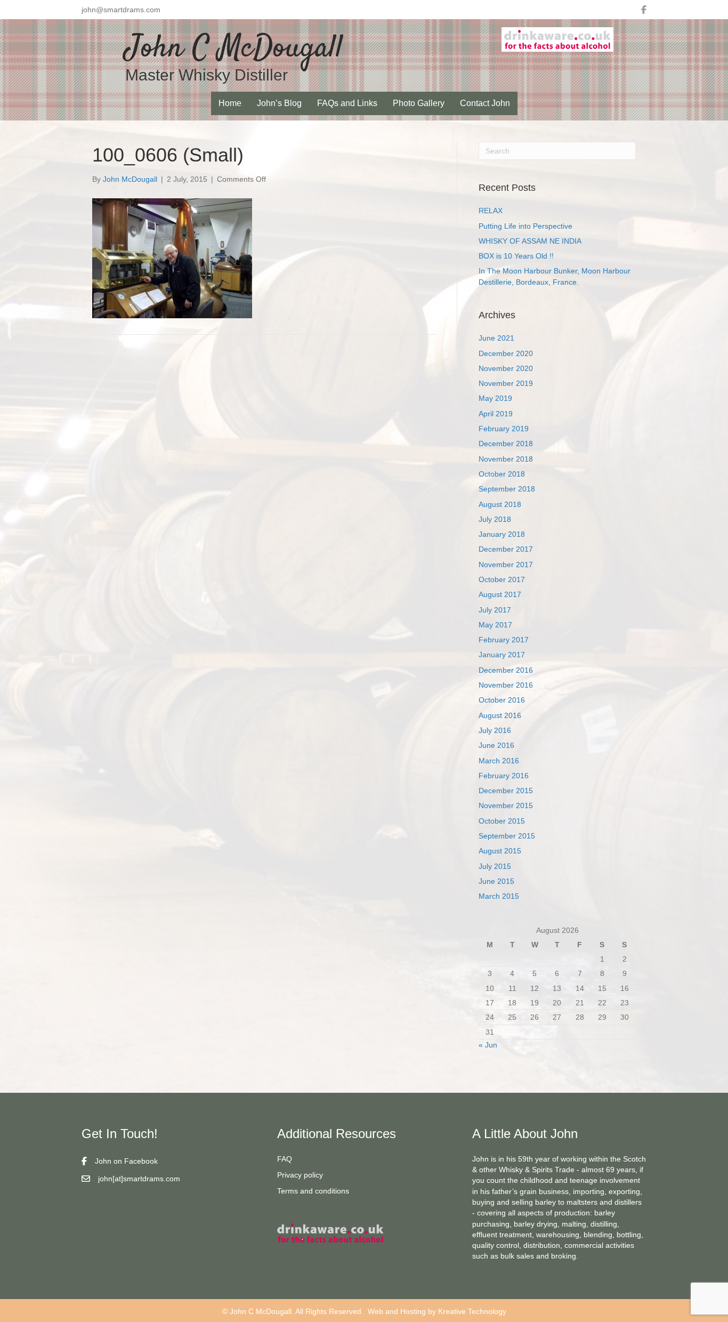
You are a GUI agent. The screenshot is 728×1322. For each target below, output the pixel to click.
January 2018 (502, 534)
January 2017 (502, 654)
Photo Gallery (418, 103)
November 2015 (506, 805)
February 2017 (504, 639)
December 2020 (506, 353)
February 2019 (504, 428)
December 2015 (506, 790)
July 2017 (495, 610)
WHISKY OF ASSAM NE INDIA (530, 241)
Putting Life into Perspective (525, 226)
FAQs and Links (347, 103)
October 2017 (502, 579)
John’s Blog (279, 103)
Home (230, 103)
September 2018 (507, 489)
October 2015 (502, 821)
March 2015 (499, 896)
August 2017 (500, 594)
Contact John (485, 103)
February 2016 (504, 775)
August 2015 (500, 851)
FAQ (284, 1159)
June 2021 (496, 338)
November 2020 (506, 368)
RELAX (491, 210)
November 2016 (506, 685)
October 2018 (502, 474)
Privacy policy (300, 1175)
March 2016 (499, 760)
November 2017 (506, 564)
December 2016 (506, 670)
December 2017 (506, 549)
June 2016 (496, 745)
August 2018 (500, 504)
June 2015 (496, 881)
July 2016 (495, 730)
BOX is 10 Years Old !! (516, 256)
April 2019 (496, 413)
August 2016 (500, 715)
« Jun (488, 1045)
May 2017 (495, 624)
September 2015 (507, 836)
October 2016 (502, 700)
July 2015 (495, 866)
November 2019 (506, 383)
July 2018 (495, 519)
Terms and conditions (313, 1191)
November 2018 (506, 459)
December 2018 (506, 443)
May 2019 (495, 398)
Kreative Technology (472, 1311)
